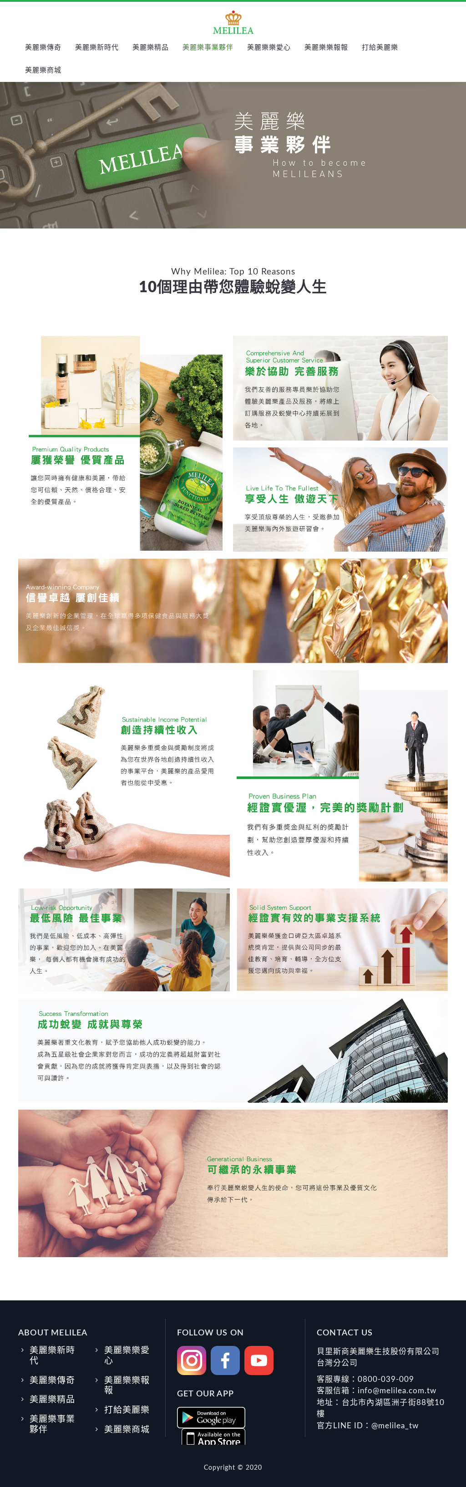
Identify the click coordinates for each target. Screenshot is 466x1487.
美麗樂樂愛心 (269, 47)
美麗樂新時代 (97, 47)
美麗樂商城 (43, 70)
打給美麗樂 (380, 47)
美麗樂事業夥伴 (207, 47)
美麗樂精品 (150, 47)
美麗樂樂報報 (326, 47)
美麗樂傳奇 (43, 47)
